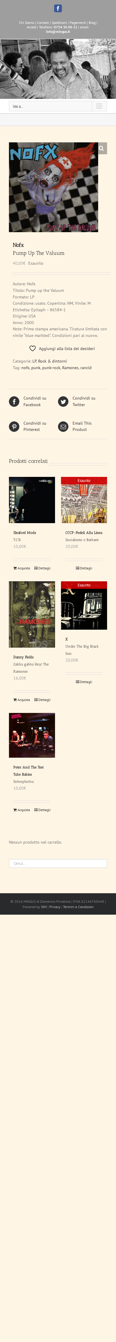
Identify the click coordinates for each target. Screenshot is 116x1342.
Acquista (24, 568)
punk (35, 367)
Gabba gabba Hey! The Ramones (31, 664)
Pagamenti (78, 22)
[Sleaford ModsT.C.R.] (32, 500)
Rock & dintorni (52, 361)
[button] (101, 148)
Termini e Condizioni (78, 907)
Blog (92, 22)
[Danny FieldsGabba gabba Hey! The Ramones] (32, 614)
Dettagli (44, 568)
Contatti (43, 22)
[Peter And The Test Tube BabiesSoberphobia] (32, 735)
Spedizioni (59, 22)
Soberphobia (28, 774)
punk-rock (51, 367)
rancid (86, 367)
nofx (25, 367)
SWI (44, 907)
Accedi (31, 27)
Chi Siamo (26, 22)
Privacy (54, 907)
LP (34, 361)
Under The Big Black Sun (82, 646)
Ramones (70, 367)
